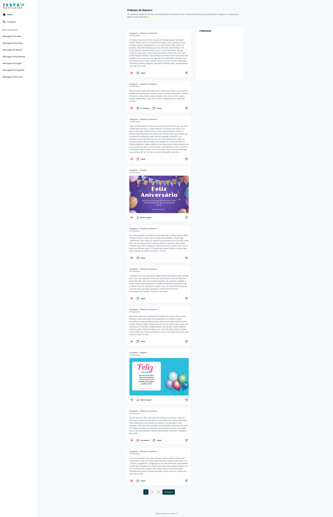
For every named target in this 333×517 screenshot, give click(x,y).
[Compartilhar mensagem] (186, 73)
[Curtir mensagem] (131, 73)
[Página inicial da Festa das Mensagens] (14, 6)
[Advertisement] (219, 55)
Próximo (169, 492)
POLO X (174, 513)
